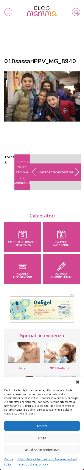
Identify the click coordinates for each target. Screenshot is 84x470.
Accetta (42, 426)
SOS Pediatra (60, 368)
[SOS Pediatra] (60, 352)
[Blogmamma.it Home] (42, 11)
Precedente (46, 172)
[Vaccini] (24, 352)
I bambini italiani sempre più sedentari (22, 172)
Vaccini (24, 368)
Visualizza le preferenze (42, 449)
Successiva (64, 172)
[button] (77, 382)
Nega (42, 438)
